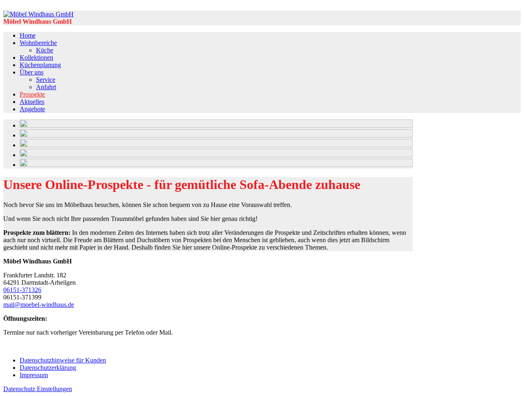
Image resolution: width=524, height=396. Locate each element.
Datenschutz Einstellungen (37, 388)
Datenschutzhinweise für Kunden (63, 360)
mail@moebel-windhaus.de (38, 304)
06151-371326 (22, 289)
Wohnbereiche (38, 42)
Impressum (34, 374)
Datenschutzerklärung (48, 367)
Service (45, 79)
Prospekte (32, 94)
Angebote (32, 109)
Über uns (31, 72)
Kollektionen (36, 57)
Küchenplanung (40, 64)
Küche (44, 50)
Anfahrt (46, 86)
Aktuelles (32, 101)
